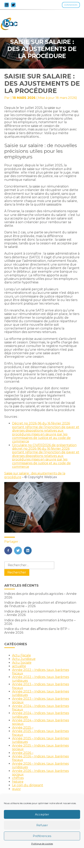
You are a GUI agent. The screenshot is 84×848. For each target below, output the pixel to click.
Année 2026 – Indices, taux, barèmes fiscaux (40, 758)
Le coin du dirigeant (27, 785)
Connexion (70, 5)
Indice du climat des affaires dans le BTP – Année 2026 (37, 630)
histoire (17, 781)
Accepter (42, 814)
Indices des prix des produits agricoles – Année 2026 (40, 595)
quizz (16, 789)
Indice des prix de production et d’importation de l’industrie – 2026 (40, 604)
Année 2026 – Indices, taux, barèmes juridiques (40, 765)
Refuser (42, 825)
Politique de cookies (42, 843)
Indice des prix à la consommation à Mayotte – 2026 (40, 622)
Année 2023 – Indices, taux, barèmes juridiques (40, 693)
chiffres (18, 778)
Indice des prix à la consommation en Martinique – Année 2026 (42, 613)
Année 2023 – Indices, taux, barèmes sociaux (40, 700)
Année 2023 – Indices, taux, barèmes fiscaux (40, 686)
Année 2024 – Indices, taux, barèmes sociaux (40, 722)
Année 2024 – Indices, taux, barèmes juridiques (40, 714)
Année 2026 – (22, 753)
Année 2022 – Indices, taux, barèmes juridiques (40, 678)
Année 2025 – (22, 727)
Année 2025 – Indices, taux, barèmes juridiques (40, 740)
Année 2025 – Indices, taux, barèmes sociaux (40, 747)
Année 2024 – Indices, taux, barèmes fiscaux (40, 707)
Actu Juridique (24, 659)
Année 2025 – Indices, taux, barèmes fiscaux (40, 732)
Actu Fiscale (21, 655)
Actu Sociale (21, 662)
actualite (19, 666)
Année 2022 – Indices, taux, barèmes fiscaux (40, 671)
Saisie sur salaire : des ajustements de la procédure (34, 475)
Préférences (42, 836)
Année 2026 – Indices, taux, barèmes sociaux (40, 772)
